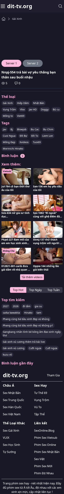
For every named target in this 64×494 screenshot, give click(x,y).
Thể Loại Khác (14, 423)
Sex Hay (40, 385)
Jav (4, 129)
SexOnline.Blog (44, 430)
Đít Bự (23, 135)
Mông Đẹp (9, 142)
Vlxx (22, 109)
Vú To (38, 407)
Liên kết (40, 423)
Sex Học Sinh (11, 445)
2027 (6, 306)
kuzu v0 (7, 354)
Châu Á (8, 385)
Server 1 (11, 63)
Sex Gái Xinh (11, 430)
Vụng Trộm (9, 109)
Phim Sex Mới (43, 466)
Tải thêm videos (32, 277)
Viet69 (20, 116)
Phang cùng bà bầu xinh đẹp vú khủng (26, 319)
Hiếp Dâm (23, 103)
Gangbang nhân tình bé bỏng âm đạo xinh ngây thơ (32, 333)
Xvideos (24, 142)
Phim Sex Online (45, 445)
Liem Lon (47, 135)
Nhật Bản (38, 103)
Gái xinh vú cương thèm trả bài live (24, 341)
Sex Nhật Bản (12, 393)
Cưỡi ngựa (35, 348)
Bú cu (56, 109)
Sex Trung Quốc (13, 400)
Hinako (28, 312)
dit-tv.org (19, 6)
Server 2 (32, 63)
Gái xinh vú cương (14, 348)
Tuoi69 (37, 142)
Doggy (45, 109)
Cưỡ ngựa (51, 348)
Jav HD (33, 109)
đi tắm (26, 306)
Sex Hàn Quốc (12, 407)
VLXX (6, 438)
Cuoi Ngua (9, 135)
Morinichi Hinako (13, 148)
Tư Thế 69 (40, 393)
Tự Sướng (9, 452)
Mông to (8, 116)
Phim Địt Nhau (44, 473)
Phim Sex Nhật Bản (47, 452)
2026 (15, 306)
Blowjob (21, 129)
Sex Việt (39, 459)
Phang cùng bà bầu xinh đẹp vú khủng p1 (28, 325)
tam (39, 312)
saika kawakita (11, 312)
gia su (38, 306)
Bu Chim (48, 129)
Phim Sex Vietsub (45, 438)
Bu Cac (35, 129)
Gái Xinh (17, 18)
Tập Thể (39, 414)
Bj (11, 129)
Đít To (34, 135)
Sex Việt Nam (11, 414)
